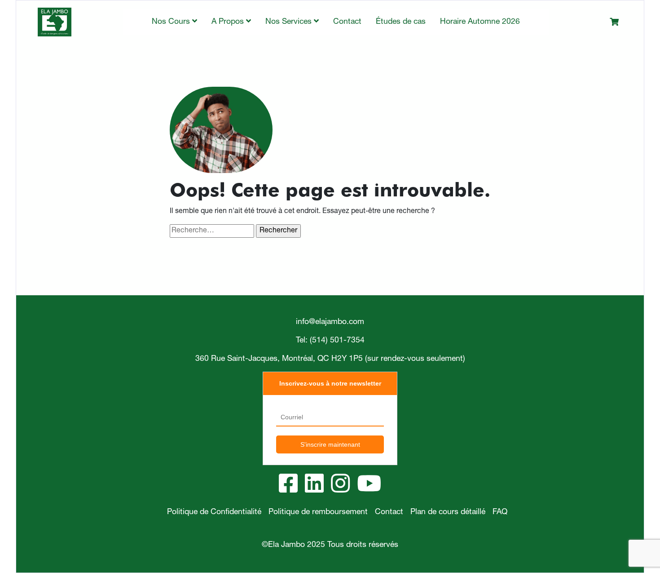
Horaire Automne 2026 (480, 22)
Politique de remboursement (318, 512)
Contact (347, 22)
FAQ (500, 512)
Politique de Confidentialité (214, 512)
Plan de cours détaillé (447, 512)
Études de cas (401, 22)
